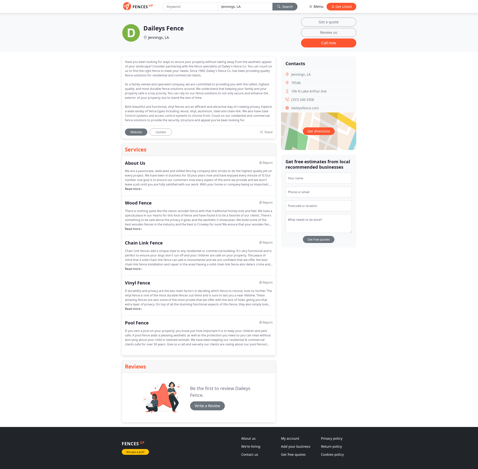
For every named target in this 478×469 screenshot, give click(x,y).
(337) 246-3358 (302, 99)
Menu (318, 6)
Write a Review (207, 405)
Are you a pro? (135, 452)
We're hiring (250, 446)
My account (290, 438)
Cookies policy (332, 454)
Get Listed (343, 6)
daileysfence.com (305, 108)
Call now (328, 42)
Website (136, 132)
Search (287, 6)
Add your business (295, 446)
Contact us (249, 454)
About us (248, 438)
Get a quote (329, 21)
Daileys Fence (163, 28)
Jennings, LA (158, 37)
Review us (328, 32)
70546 (296, 83)
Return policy (331, 446)
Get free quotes (319, 239)
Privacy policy (331, 438)
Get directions (319, 131)
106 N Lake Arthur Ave (309, 91)
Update (161, 132)
